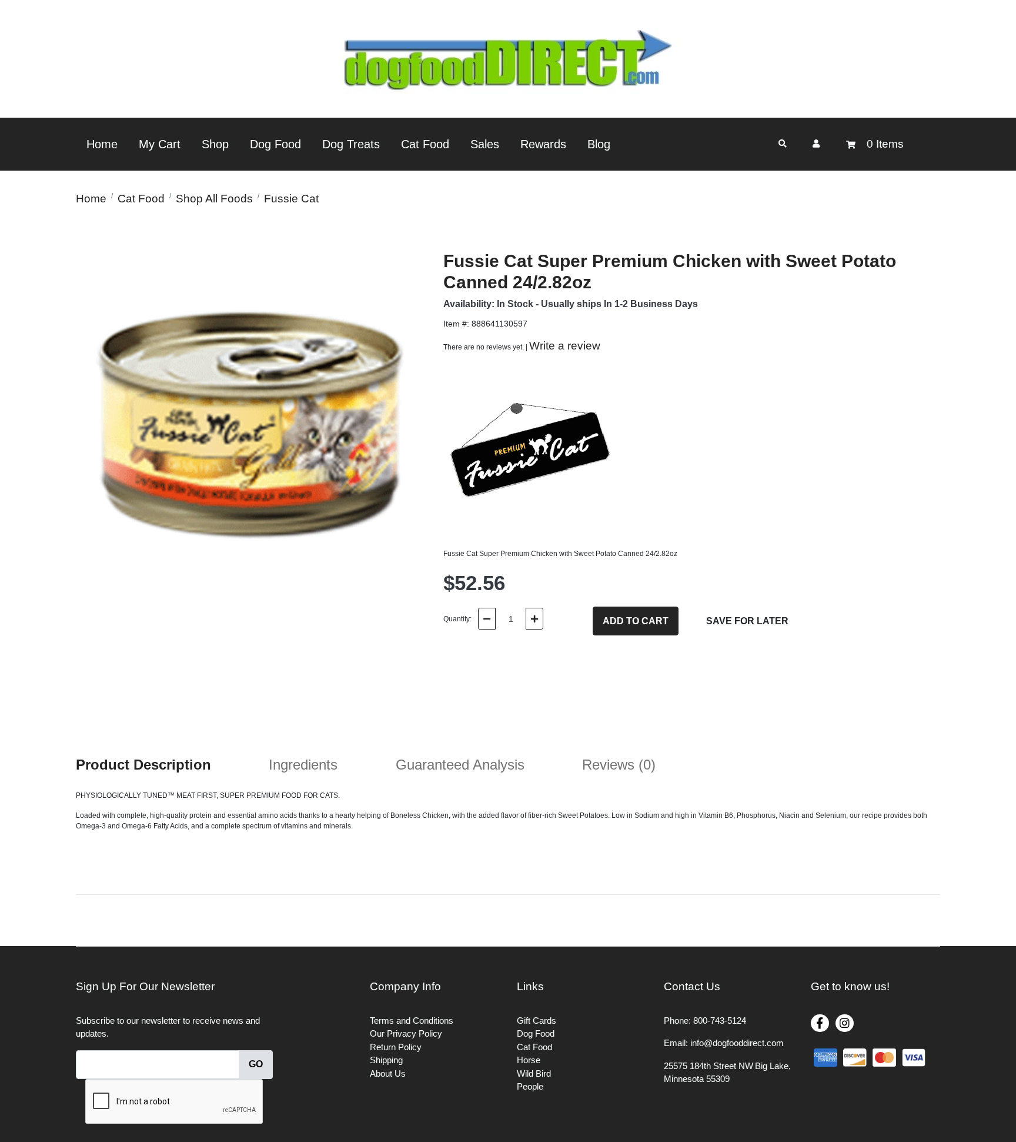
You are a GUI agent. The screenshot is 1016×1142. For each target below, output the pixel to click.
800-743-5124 (719, 1021)
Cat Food (425, 144)
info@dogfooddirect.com (737, 1043)
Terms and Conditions (411, 1021)
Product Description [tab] (143, 765)
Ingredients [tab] (303, 765)
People (530, 1086)
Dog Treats (351, 144)
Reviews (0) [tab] (619, 765)
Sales (484, 144)
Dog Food (275, 144)
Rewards (543, 144)
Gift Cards (536, 1021)
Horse (528, 1060)
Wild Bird (534, 1073)
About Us (388, 1073)
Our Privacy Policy (406, 1033)
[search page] (782, 144)
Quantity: (457, 619)
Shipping (386, 1060)
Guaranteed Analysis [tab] (460, 765)
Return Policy (396, 1047)
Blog (598, 144)
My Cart (160, 144)
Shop (215, 144)
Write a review (564, 345)
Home (102, 144)
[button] (816, 143)
